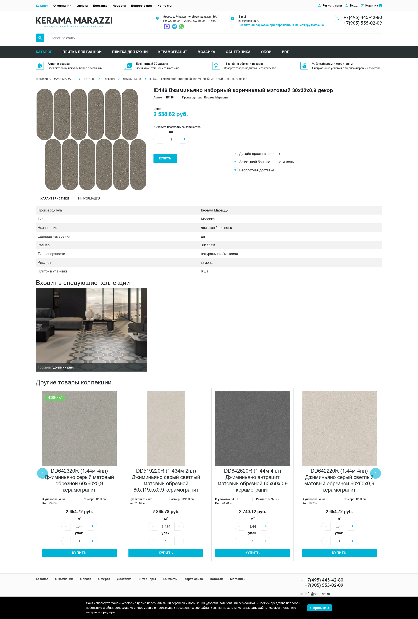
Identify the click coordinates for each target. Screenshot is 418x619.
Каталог (42, 5)
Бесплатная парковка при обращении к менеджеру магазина (281, 25)
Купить (165, 158)
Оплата (82, 5)
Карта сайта (193, 579)
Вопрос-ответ (141, 5)
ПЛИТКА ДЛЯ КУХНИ (130, 52)
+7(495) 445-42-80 (363, 17)
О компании (62, 5)
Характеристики (54, 198)
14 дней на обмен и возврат (243, 63)
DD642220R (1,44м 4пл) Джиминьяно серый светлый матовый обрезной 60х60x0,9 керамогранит (339, 480)
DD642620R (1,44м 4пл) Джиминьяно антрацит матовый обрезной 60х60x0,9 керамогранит (253, 480)
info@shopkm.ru (248, 20)
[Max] (167, 26)
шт (171, 131)
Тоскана (109, 79)
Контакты (165, 5)
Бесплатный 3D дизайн (152, 63)
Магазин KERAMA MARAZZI (56, 79)
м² (79, 518)
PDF (285, 52)
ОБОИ (266, 52)
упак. (79, 533)
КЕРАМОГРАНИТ (172, 52)
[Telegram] (175, 26)
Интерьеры (147, 579)
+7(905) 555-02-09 (363, 22)
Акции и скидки (59, 63)
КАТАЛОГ (44, 52)
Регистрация (332, 5)
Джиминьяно (132, 79)
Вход (353, 5)
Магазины (237, 579)
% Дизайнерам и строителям (332, 63)
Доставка (100, 5)
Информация (89, 198)
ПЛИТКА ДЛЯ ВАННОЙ (82, 52)
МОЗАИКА (206, 52)
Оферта (104, 579)
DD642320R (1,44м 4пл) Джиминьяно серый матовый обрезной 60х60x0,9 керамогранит (79, 480)
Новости (119, 5)
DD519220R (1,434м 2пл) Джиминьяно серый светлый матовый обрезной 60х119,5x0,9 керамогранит (166, 480)
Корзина (373, 5)
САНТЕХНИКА (238, 52)
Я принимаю (319, 608)
